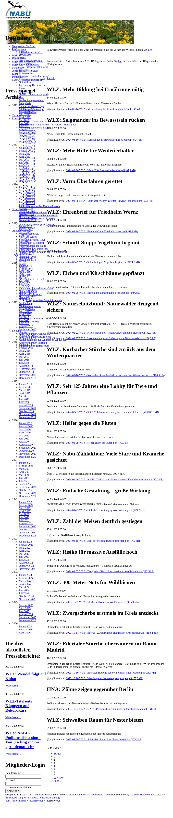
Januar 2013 (25, 147)
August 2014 (26, 208)
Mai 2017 (24, 317)
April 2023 (25, 550)
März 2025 (25, 608)
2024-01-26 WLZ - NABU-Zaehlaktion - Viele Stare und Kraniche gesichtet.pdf (114, 479)
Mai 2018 (24, 356)
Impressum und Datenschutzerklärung (39, 797)
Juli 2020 (24, 441)
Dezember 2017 (27, 338)
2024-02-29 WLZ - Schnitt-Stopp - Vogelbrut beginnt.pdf (103, 262)
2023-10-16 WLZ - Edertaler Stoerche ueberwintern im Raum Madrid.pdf (111, 672)
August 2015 (26, 247)
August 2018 (26, 365)
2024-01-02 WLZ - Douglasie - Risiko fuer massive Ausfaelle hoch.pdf (110, 571)
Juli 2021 (24, 481)
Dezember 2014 (27, 220)
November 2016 (27, 296)
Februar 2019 (26, 387)
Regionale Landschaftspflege (27, 61)
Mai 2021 (24, 474)
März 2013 (25, 153)
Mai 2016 (24, 277)
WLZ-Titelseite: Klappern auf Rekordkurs (19, 705)
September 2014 (27, 211)
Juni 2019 (24, 399)
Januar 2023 (25, 541)
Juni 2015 (24, 241)
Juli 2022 (24, 520)
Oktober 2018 (26, 371)
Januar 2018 (25, 344)
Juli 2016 (24, 284)
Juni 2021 (24, 478)
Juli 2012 (24, 126)
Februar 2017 (26, 308)
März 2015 (25, 232)
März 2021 (25, 468)
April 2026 (25, 632)
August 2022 (26, 523)
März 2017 (25, 311)
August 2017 (26, 326)
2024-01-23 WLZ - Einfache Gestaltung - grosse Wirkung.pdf (105, 510)
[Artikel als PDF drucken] (51, 33)
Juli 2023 (24, 559)
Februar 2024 (26, 578)
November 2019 (27, 414)
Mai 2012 (24, 120)
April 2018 (25, 353)
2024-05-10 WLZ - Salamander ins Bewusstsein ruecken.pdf (104, 139)
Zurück (51, 78)
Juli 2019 (24, 402)
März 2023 (25, 547)
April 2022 (25, 511)
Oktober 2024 (26, 596)
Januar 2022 (25, 502)
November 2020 (27, 453)
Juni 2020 (24, 438)
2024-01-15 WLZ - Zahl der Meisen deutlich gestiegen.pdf (103, 540)
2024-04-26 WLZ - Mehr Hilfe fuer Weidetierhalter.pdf (101, 170)
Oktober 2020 (26, 450)
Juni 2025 (24, 611)
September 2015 (27, 250)
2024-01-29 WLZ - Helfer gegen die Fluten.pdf (97, 442)
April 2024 (25, 584)
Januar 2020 (25, 423)
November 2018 (27, 374)
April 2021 (25, 471)
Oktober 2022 (26, 529)
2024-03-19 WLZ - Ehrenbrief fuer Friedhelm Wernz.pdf (102, 231)
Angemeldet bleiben (20, 787)
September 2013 (27, 171)
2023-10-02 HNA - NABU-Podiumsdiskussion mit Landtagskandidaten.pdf (112, 709)
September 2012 (27, 132)
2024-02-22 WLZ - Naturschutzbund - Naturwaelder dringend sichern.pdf (111, 332)
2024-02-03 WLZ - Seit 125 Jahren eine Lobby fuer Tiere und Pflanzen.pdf (112, 412)
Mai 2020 (24, 435)
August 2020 (26, 444)
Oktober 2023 (26, 565)
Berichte (16, 55)
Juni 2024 (24, 590)
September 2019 (27, 408)
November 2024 (27, 599)
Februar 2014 (26, 190)
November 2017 (27, 335)
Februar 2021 (26, 465)
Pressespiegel (19, 49)
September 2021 (27, 487)
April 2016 (25, 274)
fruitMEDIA (12, 797)
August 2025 (26, 614)
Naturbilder (18, 67)
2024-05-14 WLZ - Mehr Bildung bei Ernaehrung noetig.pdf (104, 109)
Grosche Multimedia (92, 794)
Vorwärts (58, 777)
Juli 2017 (24, 323)
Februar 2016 (26, 268)
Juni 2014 (24, 202)
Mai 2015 (24, 238)
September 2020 (27, 447)
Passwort (10, 780)
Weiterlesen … (13, 685)
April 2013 (25, 156)
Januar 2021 (25, 462)
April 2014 (25, 196)
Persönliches (19, 76)
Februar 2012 (26, 111)
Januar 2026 (25, 626)
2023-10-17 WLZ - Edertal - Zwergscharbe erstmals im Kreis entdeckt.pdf (112, 632)
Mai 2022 (24, 514)
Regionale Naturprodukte (25, 64)
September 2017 (27, 329)
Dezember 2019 (27, 417)
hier (149, 49)
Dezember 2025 (27, 620)
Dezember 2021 (27, 496)
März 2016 (25, 271)
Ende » (57, 780)
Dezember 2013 (27, 180)
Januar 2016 (25, 265)
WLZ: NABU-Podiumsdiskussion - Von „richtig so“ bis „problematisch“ (23, 740)
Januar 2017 (25, 305)
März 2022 (25, 508)
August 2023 (26, 562)
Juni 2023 (24, 556)
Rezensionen (19, 58)
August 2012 (26, 129)
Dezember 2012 (27, 141)
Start (7, 800)
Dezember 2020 (27, 456)
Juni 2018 (24, 359)
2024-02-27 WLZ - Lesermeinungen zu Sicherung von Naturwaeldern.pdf (111, 338)
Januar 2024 (25, 575)
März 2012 (25, 114)
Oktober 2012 (26, 135)
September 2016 (27, 290)
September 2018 (27, 368)
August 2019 (26, 405)
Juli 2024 (24, 593)
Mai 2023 (24, 553)
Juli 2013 (24, 165)
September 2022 (27, 526)
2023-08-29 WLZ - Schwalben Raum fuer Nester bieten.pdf (104, 739)
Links (15, 73)
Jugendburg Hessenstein (25, 70)
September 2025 (27, 617)
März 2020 (25, 429)
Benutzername (13, 773)
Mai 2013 (24, 159)
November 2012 (27, 138)
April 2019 (25, 393)
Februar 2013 (26, 150)
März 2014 (25, 193)
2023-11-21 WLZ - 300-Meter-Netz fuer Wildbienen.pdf (102, 602)
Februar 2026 (26, 629)
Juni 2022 (24, 517)
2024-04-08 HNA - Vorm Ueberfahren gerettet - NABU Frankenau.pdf (110, 200)
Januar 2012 (25, 108)
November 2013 (27, 177)
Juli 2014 (24, 205)
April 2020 (25, 432)
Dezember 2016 (27, 299)
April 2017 (25, 314)
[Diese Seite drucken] (48, 33)
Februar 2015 (26, 229)
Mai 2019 (24, 396)
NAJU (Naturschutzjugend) (27, 79)
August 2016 (26, 287)
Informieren (19, 800)
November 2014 (27, 217)
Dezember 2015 (27, 259)
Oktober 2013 (26, 174)
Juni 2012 (24, 123)
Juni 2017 (24, 320)
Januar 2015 (25, 226)
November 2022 (27, 532)
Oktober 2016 (26, 293)
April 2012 (25, 117)
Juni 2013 (24, 162)
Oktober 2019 (26, 411)
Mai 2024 (24, 587)
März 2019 (25, 390)
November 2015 (27, 256)
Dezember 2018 (27, 378)
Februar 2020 (26, 426)
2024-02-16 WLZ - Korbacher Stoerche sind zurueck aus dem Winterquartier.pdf (115, 375)
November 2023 (27, 568)
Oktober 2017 (26, 332)
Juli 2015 (24, 244)
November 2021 (27, 493)
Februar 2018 (26, 347)
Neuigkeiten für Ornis (23, 46)
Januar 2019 (25, 384)
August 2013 (26, 168)
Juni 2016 (24, 281)
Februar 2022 (26, 505)
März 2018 (25, 350)
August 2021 (26, 484)
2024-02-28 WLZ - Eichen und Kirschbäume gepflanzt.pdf (103, 292)
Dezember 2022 (27, 535)
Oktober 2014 (26, 214)
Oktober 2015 (26, 253)
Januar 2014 (25, 187)
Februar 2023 (26, 544)
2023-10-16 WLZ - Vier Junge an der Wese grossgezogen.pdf (104, 678)
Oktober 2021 (26, 490)
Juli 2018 (24, 362)
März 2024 (25, 581)
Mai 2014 (24, 199)
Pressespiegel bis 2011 (31, 52)
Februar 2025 (26, 605)
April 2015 (25, 235)
